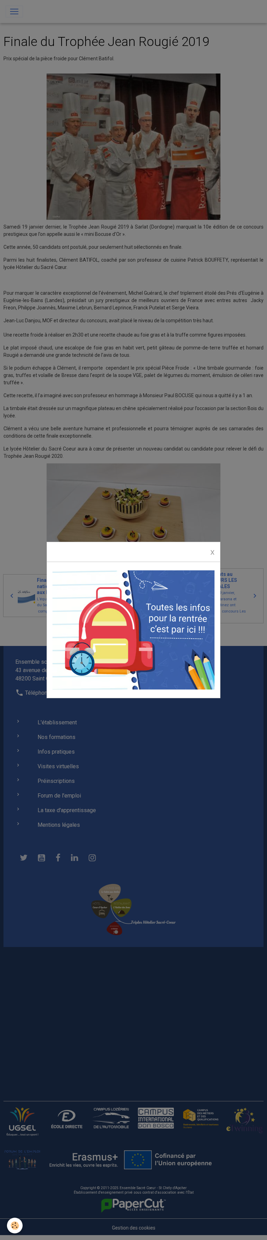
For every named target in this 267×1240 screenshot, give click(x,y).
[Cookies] (15, 1225)
